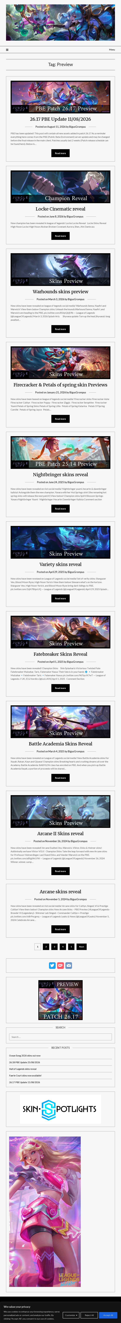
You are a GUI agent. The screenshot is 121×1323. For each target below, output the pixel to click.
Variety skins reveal (61, 564)
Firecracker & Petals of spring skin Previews (60, 385)
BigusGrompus (77, 126)
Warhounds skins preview (60, 291)
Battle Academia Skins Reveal (60, 744)
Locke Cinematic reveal (60, 209)
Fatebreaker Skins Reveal (60, 654)
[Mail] (69, 966)
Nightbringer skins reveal (60, 474)
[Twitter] (52, 966)
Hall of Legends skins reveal (22, 1069)
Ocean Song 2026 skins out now (24, 1055)
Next (81, 946)
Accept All (108, 1315)
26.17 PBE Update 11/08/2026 (60, 119)
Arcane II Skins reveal (60, 833)
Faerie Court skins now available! (25, 1075)
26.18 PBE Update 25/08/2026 (24, 1062)
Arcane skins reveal (60, 891)
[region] (60, 1312)
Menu (112, 49)
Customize (70, 1315)
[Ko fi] (60, 966)
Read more (60, 153)
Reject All (89, 1315)
